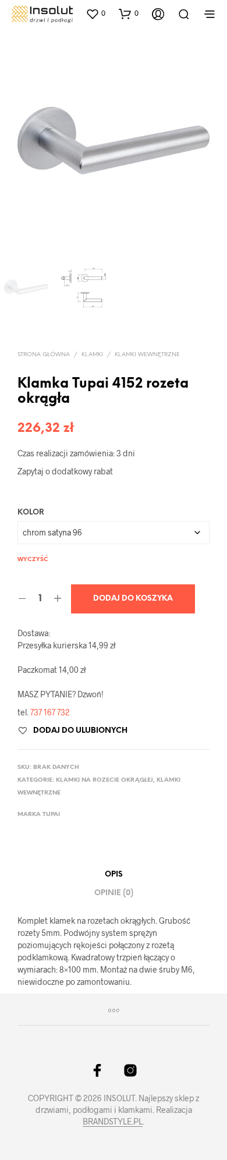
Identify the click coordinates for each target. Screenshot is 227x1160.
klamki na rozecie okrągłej (104, 780)
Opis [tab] (114, 874)
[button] (95, 13)
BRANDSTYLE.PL (113, 1121)
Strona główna (43, 355)
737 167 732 (50, 712)
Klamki (92, 355)
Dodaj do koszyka (133, 598)
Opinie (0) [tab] (113, 893)
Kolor (30, 512)
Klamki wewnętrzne (147, 355)
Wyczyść (32, 559)
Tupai (51, 814)
